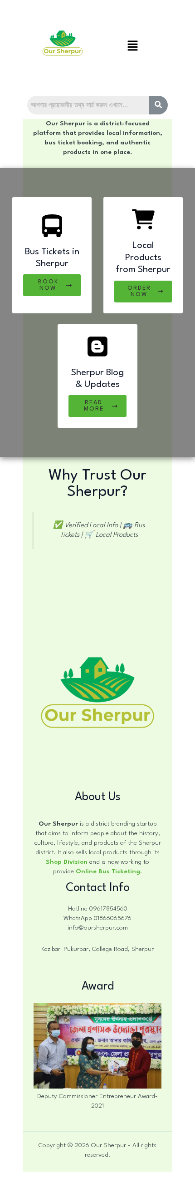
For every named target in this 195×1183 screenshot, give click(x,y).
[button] (132, 46)
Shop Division (67, 862)
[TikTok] (128, 1176)
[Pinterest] (143, 1176)
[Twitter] (97, 1176)
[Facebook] (51, 1176)
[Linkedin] (82, 1176)
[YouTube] (66, 1176)
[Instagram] (113, 1176)
